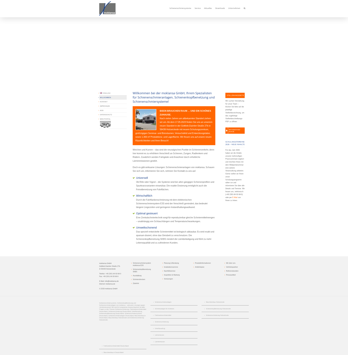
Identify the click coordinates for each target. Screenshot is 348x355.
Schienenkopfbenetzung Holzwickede (218, 309)
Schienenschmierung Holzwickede (217, 315)
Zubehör (136, 283)
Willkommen (105, 97)
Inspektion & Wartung (172, 275)
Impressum (105, 106)
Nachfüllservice (169, 271)
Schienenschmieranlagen (163, 302)
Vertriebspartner (232, 267)
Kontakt (104, 102)
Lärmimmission (160, 341)
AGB (101, 110)
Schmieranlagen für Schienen (164, 309)
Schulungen (168, 279)
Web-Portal (105, 119)
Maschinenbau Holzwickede (215, 302)
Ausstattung (137, 276)
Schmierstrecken (139, 279)
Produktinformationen (203, 263)
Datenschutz (106, 114)
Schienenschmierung (162, 322)
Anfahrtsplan (199, 267)
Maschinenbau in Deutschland (113, 352)
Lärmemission (159, 335)
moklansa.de (110, 284)
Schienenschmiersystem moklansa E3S (142, 264)
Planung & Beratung (171, 263)
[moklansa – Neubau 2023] (146, 110)
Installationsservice (171, 267)
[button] (244, 8)
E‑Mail (234, 197)
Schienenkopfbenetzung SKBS (142, 270)
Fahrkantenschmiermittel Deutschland (116, 346)
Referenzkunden (232, 271)
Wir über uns (230, 263)
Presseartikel (231, 275)
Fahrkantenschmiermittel (163, 315)
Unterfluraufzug (160, 328)
